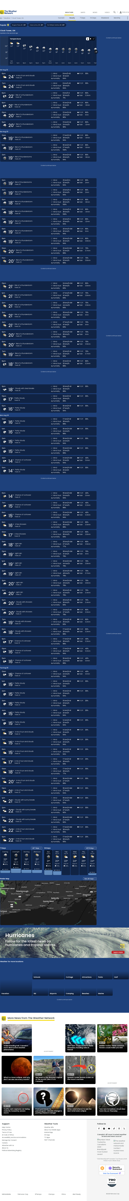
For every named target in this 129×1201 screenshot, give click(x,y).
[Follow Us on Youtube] (109, 1128)
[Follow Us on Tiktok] (114, 1128)
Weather (7, 18)
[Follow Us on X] (124, 1128)
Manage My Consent (9, 1140)
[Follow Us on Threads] (119, 1128)
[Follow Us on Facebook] (98, 1128)
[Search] (114, 12)
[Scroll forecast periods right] (96, 52)
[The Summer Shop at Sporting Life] (121, 988)
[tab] (87, 38)
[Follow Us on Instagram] (104, 1128)
